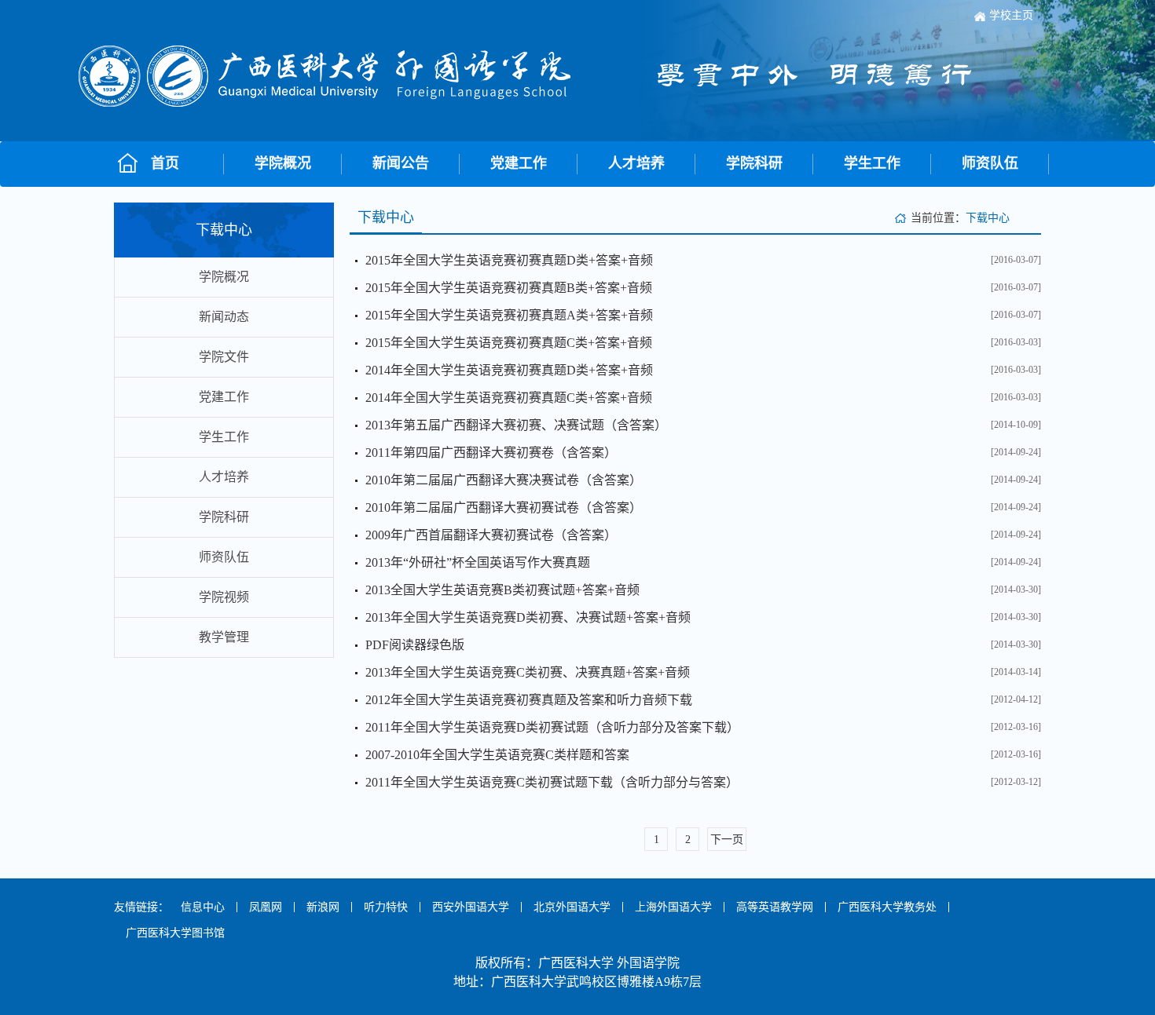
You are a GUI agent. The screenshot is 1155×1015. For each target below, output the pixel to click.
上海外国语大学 (673, 907)
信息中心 (203, 907)
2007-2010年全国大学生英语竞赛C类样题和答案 (497, 754)
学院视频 (224, 597)
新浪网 (322, 907)
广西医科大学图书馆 (175, 933)
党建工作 (518, 163)
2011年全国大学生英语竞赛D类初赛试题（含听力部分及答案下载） (552, 727)
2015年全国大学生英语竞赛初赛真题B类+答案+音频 (508, 287)
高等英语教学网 (774, 907)
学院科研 (754, 163)
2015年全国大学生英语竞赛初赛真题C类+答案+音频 (508, 342)
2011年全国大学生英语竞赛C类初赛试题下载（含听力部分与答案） (552, 782)
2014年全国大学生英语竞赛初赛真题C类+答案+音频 (508, 397)
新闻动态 (224, 316)
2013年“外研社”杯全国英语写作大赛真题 (477, 562)
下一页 (726, 839)
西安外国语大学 (470, 907)
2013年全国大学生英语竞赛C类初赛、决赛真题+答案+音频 (527, 672)
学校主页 (1011, 15)
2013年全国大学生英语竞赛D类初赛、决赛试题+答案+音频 (528, 617)
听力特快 (386, 907)
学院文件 (224, 356)
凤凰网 (265, 907)
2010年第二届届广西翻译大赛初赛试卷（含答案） (503, 507)
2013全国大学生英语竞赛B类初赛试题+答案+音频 (502, 590)
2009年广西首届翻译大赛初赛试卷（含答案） (491, 535)
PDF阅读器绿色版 (414, 645)
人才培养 (636, 163)
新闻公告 (400, 163)
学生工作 (872, 163)
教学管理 (224, 637)
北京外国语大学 (572, 907)
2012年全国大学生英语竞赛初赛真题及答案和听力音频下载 (528, 699)
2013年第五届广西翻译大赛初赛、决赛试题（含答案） (516, 425)
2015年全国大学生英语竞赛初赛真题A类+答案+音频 (509, 315)
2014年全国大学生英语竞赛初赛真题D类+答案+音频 (509, 370)
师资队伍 (990, 163)
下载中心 (988, 218)
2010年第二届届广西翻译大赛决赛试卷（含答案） (503, 480)
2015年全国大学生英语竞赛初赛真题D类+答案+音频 (509, 260)
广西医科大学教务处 (887, 907)
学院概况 (283, 163)
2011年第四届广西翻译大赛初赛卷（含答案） (491, 452)
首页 (165, 163)
